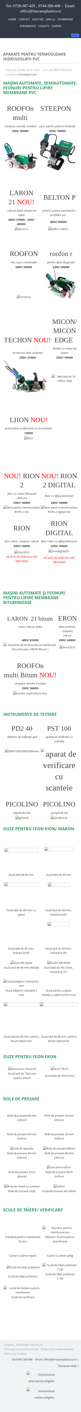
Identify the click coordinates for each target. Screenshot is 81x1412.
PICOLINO (22, 804)
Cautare (9, 1344)
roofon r (61, 254)
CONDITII (43, 26)
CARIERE (56, 26)
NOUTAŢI (37, 19)
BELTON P (59, 197)
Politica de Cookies (15, 1354)
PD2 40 (21, 728)
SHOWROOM (65, 19)
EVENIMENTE (28, 26)
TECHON (18, 340)
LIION (19, 420)
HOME (12, 19)
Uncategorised (27, 74)
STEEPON (55, 108)
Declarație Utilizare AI (29, 1344)
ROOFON (24, 254)
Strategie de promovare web (21, 1349)
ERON (67, 618)
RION (21, 528)
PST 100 (59, 728)
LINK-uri (50, 19)
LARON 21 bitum (30, 618)
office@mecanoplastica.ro (40, 11)
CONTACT (24, 19)
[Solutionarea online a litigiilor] (40, 1394)
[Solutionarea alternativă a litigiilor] (40, 1377)
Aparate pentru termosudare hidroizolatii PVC (34, 56)
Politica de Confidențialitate (57, 1349)
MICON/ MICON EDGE (64, 331)
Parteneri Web (67, 1366)
